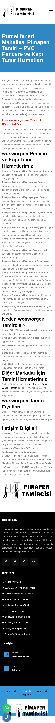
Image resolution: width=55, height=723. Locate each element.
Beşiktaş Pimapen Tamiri (16, 622)
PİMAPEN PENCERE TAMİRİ (19, 594)
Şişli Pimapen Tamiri (14, 611)
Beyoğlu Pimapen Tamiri (16, 628)
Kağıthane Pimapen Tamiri (17, 605)
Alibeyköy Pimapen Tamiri (17, 634)
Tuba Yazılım (26, 691)
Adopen (28, 384)
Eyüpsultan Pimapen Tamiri (17, 617)
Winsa (5, 388)
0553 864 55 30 (13, 124)
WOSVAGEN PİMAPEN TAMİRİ (19, 588)
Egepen (37, 384)
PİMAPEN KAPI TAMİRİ (16, 599)
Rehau (45, 384)
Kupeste (13, 388)
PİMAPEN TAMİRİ (13, 582)
